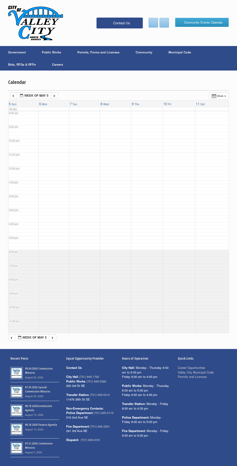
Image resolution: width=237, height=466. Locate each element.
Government (17, 52)
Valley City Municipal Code (196, 372)
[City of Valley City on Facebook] (153, 23)
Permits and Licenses (192, 376)
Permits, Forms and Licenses (98, 52)
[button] (230, 58)
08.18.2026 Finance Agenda (41, 425)
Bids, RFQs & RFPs (22, 64)
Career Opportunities (191, 367)
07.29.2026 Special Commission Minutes (37, 389)
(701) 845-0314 (100, 394)
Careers (57, 64)
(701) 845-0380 (96, 381)
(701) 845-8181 (90, 440)
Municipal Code (179, 52)
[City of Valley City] (35, 23)
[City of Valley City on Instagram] (164, 23)
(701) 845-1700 (89, 376)
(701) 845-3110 (103, 412)
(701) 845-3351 (100, 426)
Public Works (51, 52)
